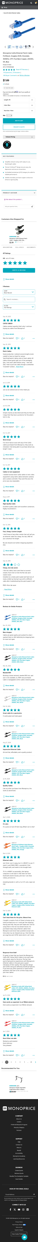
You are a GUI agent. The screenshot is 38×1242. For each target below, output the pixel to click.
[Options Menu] (33, 338)
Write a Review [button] (24, 76)
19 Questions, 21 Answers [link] (11, 72)
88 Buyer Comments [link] (10, 75)
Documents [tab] (31, 247)
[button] (35, 3)
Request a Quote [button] (19, 127)
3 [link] (15, 1062)
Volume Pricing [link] (10, 137)
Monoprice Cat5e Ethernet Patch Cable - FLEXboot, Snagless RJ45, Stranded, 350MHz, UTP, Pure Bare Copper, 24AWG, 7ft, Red (23, 1025)
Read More (19, 367)
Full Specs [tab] (19, 247)
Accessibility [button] (19, 1153)
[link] (4, 7)
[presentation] (7, 247)
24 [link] (31, 1062)
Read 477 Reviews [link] (22, 70)
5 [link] (24, 1062)
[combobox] (19, 292)
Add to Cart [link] (19, 121)
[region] (19, 203)
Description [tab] (7, 247)
